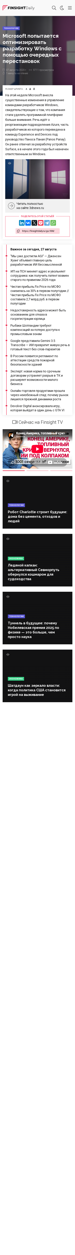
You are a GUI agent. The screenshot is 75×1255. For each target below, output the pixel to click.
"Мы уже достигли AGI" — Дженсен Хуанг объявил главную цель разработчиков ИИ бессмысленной (36, 260)
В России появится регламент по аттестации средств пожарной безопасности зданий (34, 360)
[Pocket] (40, 223)
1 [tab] (14, 470)
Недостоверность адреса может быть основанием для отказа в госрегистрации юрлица (38, 314)
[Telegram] (47, 223)
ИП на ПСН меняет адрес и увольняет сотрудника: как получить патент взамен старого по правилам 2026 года (39, 275)
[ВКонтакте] (28, 223)
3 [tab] (61, 470)
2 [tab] (38, 470)
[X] (34, 223)
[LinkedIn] (22, 223)
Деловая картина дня (19, 7)
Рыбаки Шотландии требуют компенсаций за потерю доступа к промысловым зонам (35, 330)
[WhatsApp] (53, 223)
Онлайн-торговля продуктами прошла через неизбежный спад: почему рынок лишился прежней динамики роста (39, 395)
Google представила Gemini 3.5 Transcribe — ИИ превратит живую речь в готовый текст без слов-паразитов (40, 345)
